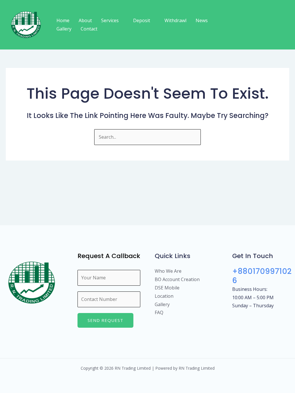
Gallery (63, 29)
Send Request (105, 320)
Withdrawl (175, 20)
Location (164, 296)
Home (62, 20)
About (85, 20)
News (202, 20)
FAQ (159, 312)
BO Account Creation (177, 279)
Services (110, 20)
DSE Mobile (167, 288)
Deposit (141, 20)
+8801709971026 (262, 275)
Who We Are (168, 271)
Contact (89, 29)
